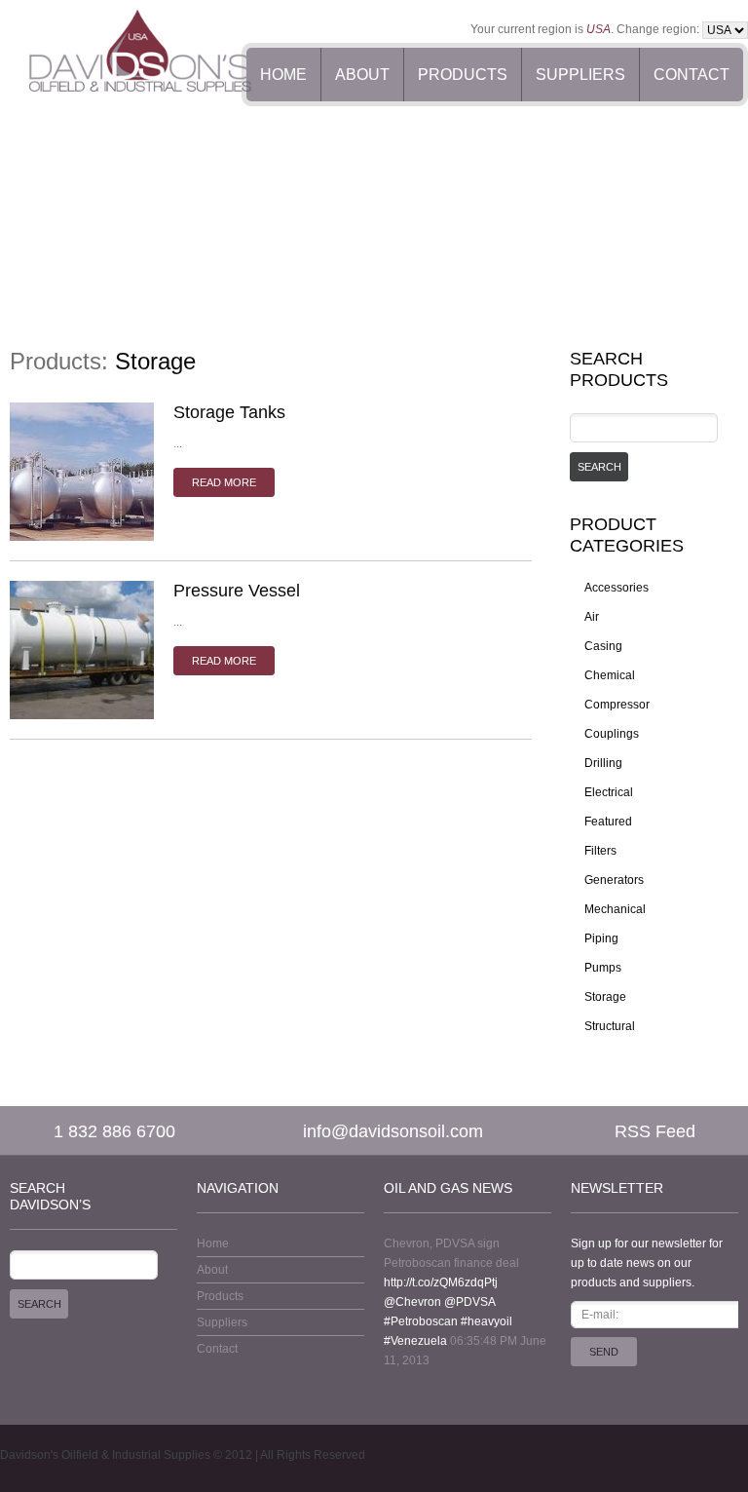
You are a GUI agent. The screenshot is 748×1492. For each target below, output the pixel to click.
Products (462, 74)
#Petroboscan (421, 1321)
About (362, 74)
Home (283, 74)
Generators (614, 880)
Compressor (617, 704)
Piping (601, 938)
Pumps (602, 968)
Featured (608, 821)
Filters (600, 851)
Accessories (616, 587)
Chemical (609, 675)
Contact (691, 74)
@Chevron (412, 1302)
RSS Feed (655, 1131)
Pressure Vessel (236, 590)
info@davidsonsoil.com (393, 1131)
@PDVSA (469, 1302)
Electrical (608, 792)
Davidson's (29, 1455)
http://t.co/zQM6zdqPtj (441, 1282)
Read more (224, 482)
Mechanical (615, 909)
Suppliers (580, 74)
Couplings (611, 734)
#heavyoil (486, 1321)
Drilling (603, 763)
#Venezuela (415, 1341)
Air (591, 617)
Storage (605, 997)
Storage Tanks (229, 412)
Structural (609, 1026)
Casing (603, 646)
